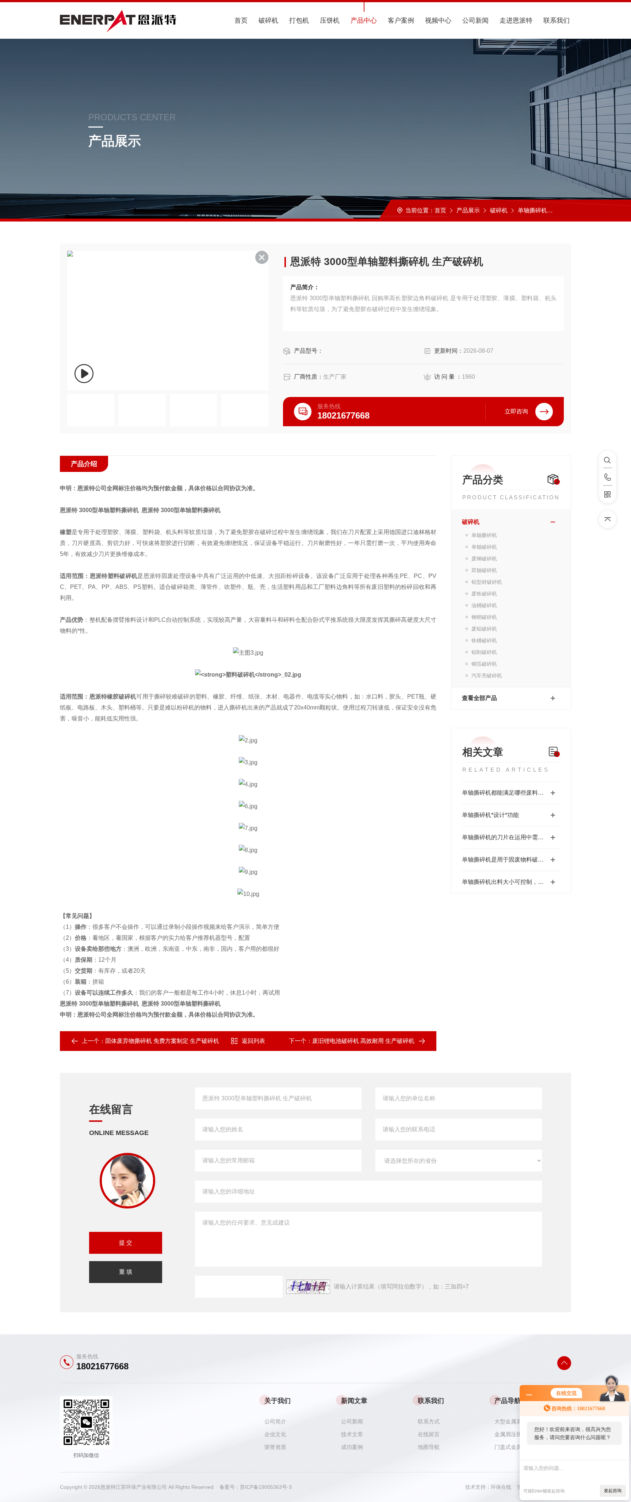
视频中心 (438, 20)
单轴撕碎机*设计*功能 (490, 815)
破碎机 (268, 20)
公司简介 (275, 1421)
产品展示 (468, 210)
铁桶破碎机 (484, 640)
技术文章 (352, 1434)
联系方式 (429, 1421)
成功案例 (352, 1447)
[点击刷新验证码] (308, 1286)
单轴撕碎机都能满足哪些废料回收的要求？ (511, 793)
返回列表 (253, 1041)
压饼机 (330, 20)
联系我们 (556, 20)
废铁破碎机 (484, 594)
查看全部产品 (479, 698)
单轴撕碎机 (532, 210)
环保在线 (504, 1487)
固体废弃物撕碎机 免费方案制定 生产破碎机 (162, 1041)
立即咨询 (516, 411)
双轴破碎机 (484, 570)
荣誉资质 (275, 1447)
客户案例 (401, 20)
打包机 (299, 20)
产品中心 (364, 20)
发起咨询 (613, 1490)
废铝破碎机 (484, 629)
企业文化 (275, 1434)
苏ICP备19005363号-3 (266, 1487)
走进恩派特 (516, 20)
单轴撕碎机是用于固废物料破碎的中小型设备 (511, 859)
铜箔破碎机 (484, 664)
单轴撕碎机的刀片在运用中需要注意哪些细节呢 (511, 837)
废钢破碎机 (484, 558)
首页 (241, 20)
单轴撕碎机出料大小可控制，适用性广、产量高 (511, 882)
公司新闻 (475, 20)
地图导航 (429, 1447)
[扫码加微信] (607, 494)
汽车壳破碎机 (486, 675)
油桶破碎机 (484, 605)
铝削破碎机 (484, 652)
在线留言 (429, 1434)
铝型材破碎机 (486, 582)
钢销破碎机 (484, 617)
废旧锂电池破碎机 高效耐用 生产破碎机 (363, 1041)
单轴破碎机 (484, 547)
